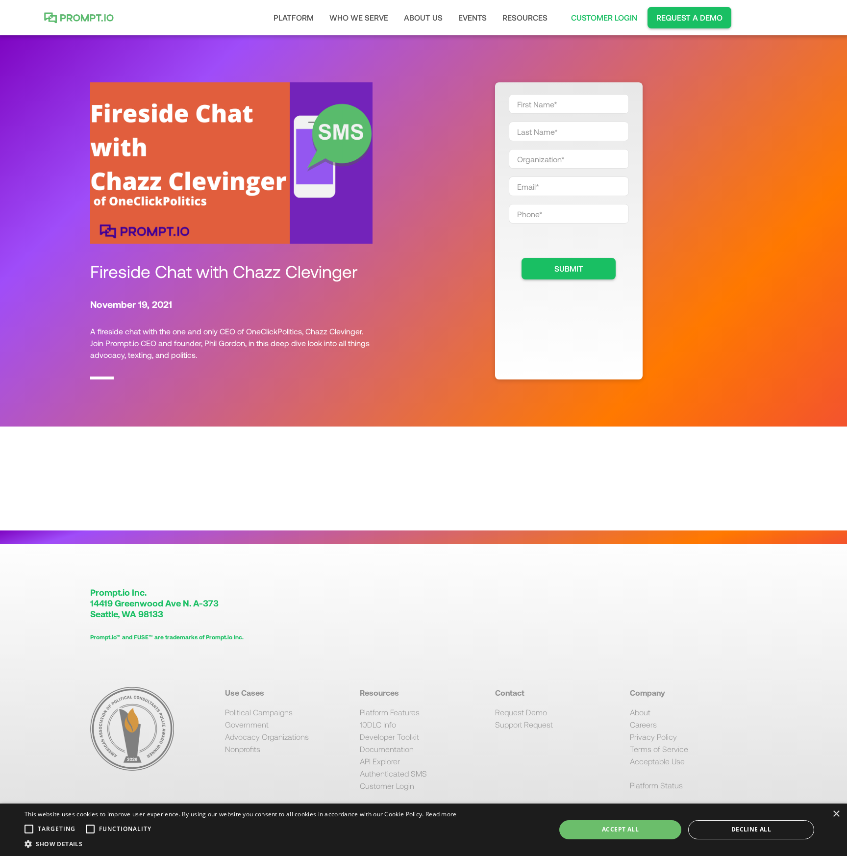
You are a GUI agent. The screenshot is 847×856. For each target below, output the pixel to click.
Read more (441, 814)
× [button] (836, 814)
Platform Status (656, 785)
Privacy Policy (653, 736)
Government (247, 724)
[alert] (423, 830)
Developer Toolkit (389, 736)
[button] (294, 17)
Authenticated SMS (393, 773)
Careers (643, 724)
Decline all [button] (751, 829)
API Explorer (380, 761)
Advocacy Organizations (267, 736)
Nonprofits (242, 749)
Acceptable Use (657, 761)
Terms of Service (659, 749)
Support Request (524, 724)
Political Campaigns (259, 712)
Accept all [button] (620, 829)
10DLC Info (378, 724)
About (640, 712)
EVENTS (472, 17)
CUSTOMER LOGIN (604, 17)
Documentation (387, 749)
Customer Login (387, 785)
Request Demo (521, 712)
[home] (81, 18)
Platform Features (390, 712)
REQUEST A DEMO (689, 17)
